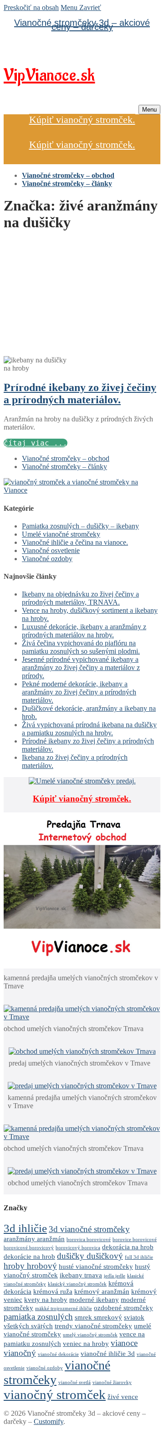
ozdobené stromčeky (123, 1307)
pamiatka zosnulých (38, 1316)
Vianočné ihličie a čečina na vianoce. (75, 542)
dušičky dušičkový (90, 1256)
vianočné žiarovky (112, 1382)
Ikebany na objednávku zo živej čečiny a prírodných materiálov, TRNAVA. (80, 598)
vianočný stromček (55, 1394)
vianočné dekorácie (58, 1354)
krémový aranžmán (101, 1291)
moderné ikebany (94, 1299)
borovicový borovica (78, 1247)
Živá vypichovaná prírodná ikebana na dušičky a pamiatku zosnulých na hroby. (89, 729)
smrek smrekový (98, 1317)
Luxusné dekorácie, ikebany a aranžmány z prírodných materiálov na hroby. (84, 631)
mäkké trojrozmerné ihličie (63, 1308)
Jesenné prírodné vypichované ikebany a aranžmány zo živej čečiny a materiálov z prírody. (81, 667)
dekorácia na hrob (128, 1247)
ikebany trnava (81, 1275)
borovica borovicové (89, 1239)
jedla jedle (114, 1275)
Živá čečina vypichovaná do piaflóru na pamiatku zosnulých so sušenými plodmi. (81, 647)
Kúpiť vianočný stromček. (82, 119)
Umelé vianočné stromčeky (61, 534)
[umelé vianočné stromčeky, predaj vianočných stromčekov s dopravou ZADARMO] (82, 490)
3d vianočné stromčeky (89, 1229)
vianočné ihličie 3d (108, 1353)
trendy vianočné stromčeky (93, 1326)
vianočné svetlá (74, 1382)
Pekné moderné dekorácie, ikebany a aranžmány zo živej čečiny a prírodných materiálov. (79, 692)
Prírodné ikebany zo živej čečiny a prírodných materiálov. (80, 393)
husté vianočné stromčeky (96, 1266)
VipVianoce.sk (49, 75)
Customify (48, 1421)
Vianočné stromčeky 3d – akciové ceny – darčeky (82, 25)
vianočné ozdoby (44, 1367)
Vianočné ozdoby (47, 558)
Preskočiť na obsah (31, 7)
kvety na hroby (45, 1299)
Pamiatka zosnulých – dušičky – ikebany (80, 526)
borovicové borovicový (29, 1247)
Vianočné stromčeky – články (64, 466)
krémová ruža (52, 1291)
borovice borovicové (135, 1239)
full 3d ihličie (139, 1257)
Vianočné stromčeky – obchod (65, 458)
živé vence (123, 1396)
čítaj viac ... (35, 443)
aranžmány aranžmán (34, 1238)
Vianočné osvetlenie (51, 550)
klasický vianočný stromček (77, 1283)
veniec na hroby (86, 1343)
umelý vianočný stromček (90, 1334)
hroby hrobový (30, 1266)
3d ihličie (25, 1228)
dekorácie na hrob (29, 1256)
